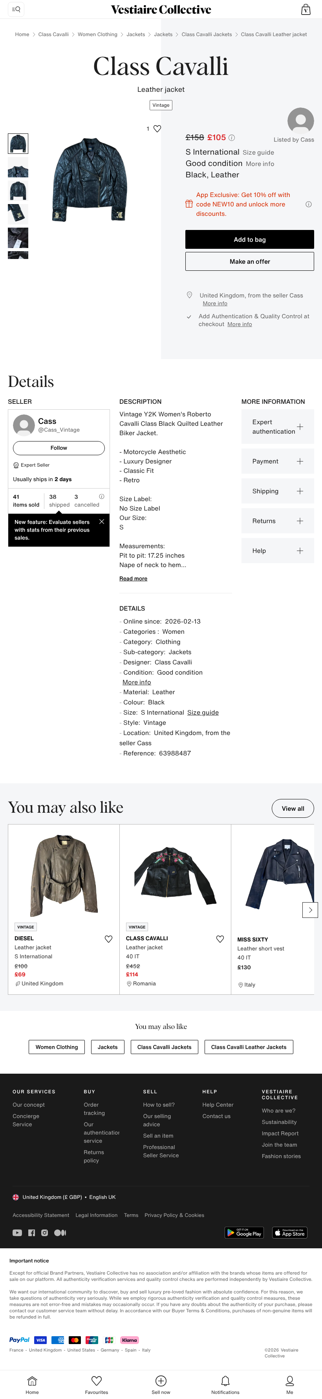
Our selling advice (157, 1120)
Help (259, 550)
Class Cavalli (53, 34)
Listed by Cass (294, 140)
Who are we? (279, 1111)
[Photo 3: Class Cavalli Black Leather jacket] (18, 191)
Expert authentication (273, 426)
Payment (265, 461)
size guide (258, 152)
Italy (146, 1350)
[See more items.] (310, 910)
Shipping (265, 491)
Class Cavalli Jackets (206, 34)
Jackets (135, 34)
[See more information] (308, 204)
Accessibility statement (41, 1215)
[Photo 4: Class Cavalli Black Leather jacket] (18, 214)
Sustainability (279, 1122)
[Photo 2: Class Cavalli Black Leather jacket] (18, 167)
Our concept (29, 1105)
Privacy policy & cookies (174, 1215)
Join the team (279, 1145)
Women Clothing (97, 34)
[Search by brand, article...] (16, 9)
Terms (131, 1215)
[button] (305, 9)
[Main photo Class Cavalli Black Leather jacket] (18, 143)
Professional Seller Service (161, 1151)
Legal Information (96, 1215)
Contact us (217, 1116)
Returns (264, 520)
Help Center (218, 1105)
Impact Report (280, 1133)
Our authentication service (102, 1132)
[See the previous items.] (12, 910)
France (16, 1350)
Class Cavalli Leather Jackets (249, 1047)
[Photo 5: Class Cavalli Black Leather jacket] (18, 238)
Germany (110, 1350)
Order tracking (94, 1109)
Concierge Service (26, 1120)
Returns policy (94, 1156)
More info (260, 163)
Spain (131, 1350)
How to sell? (159, 1105)
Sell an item (158, 1136)
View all (293, 808)
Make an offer (250, 261)
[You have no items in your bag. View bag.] (305, 9)
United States (81, 1350)
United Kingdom (45, 1350)
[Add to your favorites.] (108, 939)
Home (22, 34)
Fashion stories (281, 1156)
